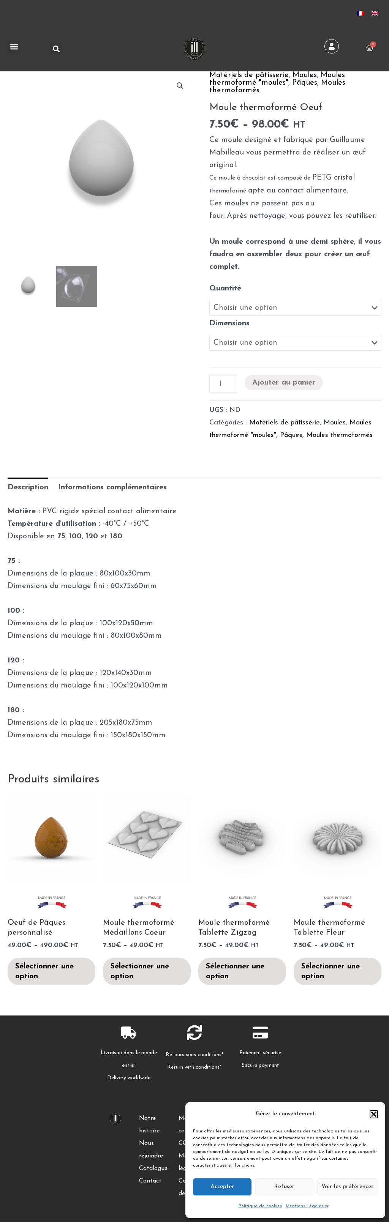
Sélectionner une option (44, 971)
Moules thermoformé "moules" (277, 79)
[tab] (28, 488)
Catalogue (153, 1168)
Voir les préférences (347, 1187)
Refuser (284, 1187)
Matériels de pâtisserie (249, 75)
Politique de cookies (260, 1206)
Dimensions (229, 323)
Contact (150, 1181)
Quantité (225, 288)
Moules (305, 75)
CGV (185, 1143)
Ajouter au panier (283, 382)
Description (28, 487)
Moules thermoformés (339, 435)
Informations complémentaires (112, 487)
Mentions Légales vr (307, 1206)
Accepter (222, 1187)
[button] (374, 1114)
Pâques (304, 83)
